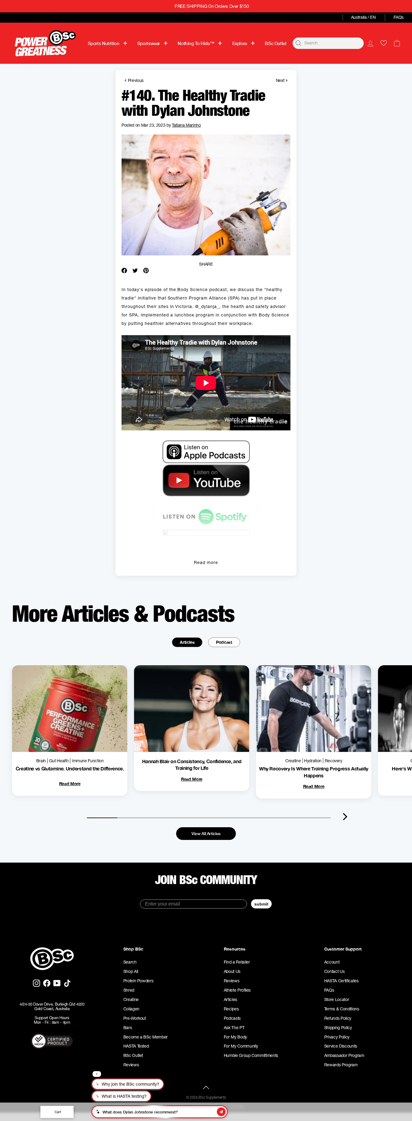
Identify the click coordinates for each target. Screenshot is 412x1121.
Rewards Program (341, 1064)
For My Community (241, 1046)
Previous (134, 80)
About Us (232, 971)
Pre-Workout (134, 1018)
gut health (59, 760)
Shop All (130, 971)
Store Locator (336, 999)
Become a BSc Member (145, 1037)
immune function (88, 760)
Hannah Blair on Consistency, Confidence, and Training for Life (192, 764)
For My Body (235, 1037)
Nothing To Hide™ (196, 43)
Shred (128, 990)
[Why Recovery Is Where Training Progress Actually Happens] (313, 708)
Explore (239, 43)
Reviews (131, 1064)
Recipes (231, 1008)
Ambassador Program (344, 1055)
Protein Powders (138, 980)
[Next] (345, 817)
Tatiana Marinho (186, 125)
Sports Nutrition (103, 43)
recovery (333, 760)
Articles (187, 642)
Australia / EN (363, 17)
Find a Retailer (237, 962)
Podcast (224, 642)
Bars (127, 1027)
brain (41, 760)
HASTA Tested (136, 1046)
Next (281, 80)
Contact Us (334, 971)
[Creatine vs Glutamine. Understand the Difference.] (69, 708)
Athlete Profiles (237, 990)
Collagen (131, 1008)
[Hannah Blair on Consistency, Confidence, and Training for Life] (191, 708)
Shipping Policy (338, 1027)
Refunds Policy (337, 1018)
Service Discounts (340, 1046)
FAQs (399, 17)
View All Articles (206, 833)
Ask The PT (234, 1027)
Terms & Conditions (341, 1008)
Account (332, 962)
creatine (293, 760)
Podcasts (232, 1018)
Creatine (131, 999)
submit (261, 904)
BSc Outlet (275, 43)
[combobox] (328, 43)
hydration (313, 760)
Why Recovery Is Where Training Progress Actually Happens (313, 772)
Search (130, 962)
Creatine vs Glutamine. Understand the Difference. (70, 768)
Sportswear (148, 43)
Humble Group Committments (251, 1055)
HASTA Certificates (341, 980)
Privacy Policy (337, 1037)
